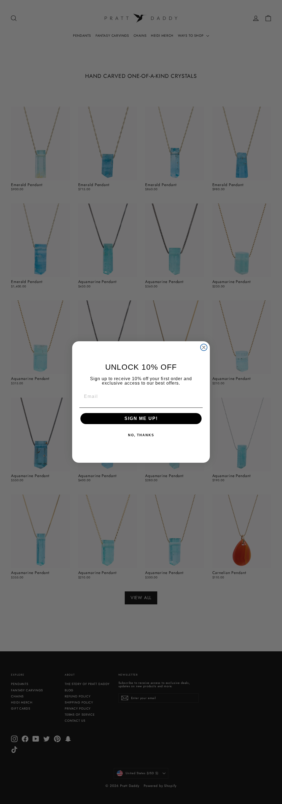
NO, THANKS (141, 435)
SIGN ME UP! (141, 418)
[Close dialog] (203, 347)
